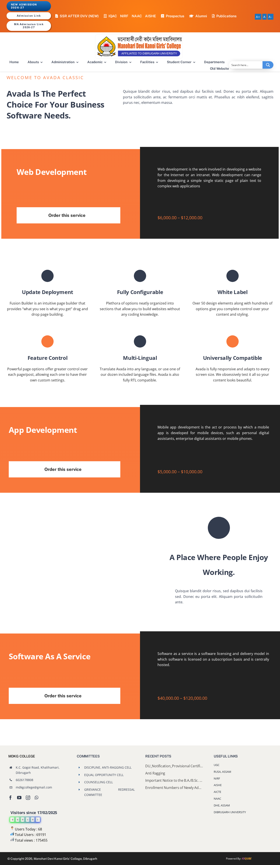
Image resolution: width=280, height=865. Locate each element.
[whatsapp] (36, 797)
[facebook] (10, 797)
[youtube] (19, 797)
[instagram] (28, 797)
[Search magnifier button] (267, 65)
